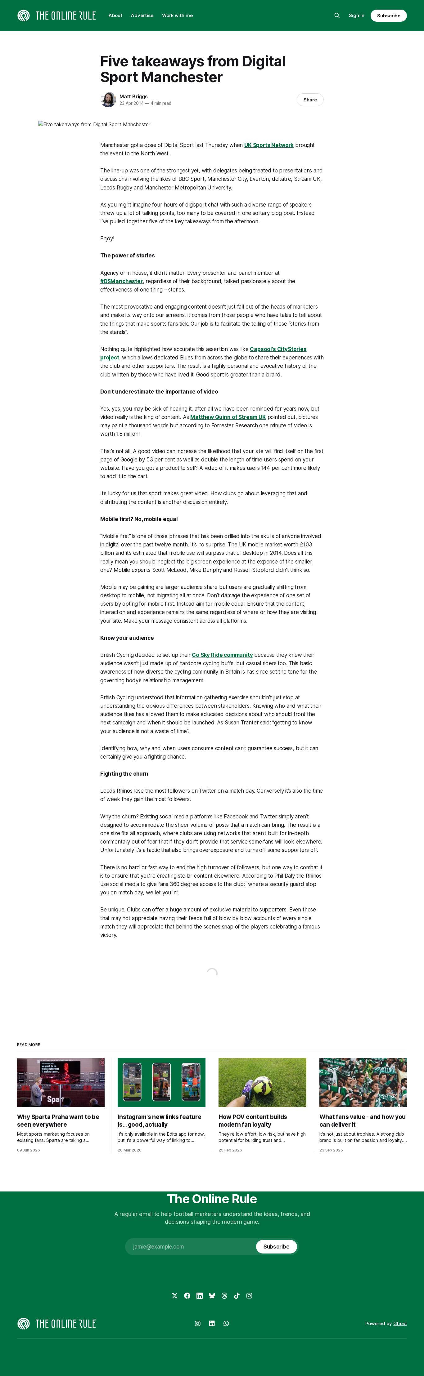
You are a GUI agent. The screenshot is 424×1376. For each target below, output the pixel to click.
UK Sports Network (269, 145)
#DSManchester (121, 281)
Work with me (177, 15)
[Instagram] (249, 1296)
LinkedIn (212, 1324)
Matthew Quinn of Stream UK (228, 417)
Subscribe (388, 16)
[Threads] (224, 1296)
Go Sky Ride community (222, 655)
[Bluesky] (212, 1296)
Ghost (400, 1323)
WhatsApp (226, 1324)
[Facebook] (187, 1296)
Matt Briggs (134, 96)
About (115, 15)
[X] (175, 1296)
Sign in (356, 15)
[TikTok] (237, 1296)
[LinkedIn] (199, 1296)
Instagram (198, 1324)
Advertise (142, 15)
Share (310, 100)
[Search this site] (337, 15)
